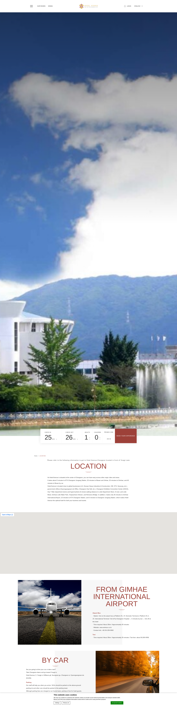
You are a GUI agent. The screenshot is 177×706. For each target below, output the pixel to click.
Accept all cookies (117, 703)
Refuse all (66, 703)
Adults (87, 432)
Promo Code (108, 432)
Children (97, 432)
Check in (48, 432)
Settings (57, 703)
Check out (69, 432)
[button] (32, 6)
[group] (88, 224)
